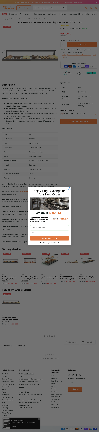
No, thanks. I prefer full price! (49, 243)
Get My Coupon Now (49, 238)
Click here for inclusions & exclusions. (60, 218)
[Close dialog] (69, 188)
